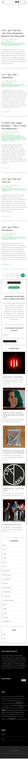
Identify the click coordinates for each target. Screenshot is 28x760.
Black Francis (22, 237)
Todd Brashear (15, 86)
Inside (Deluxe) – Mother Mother (13, 377)
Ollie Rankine (7, 716)
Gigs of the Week (17, 710)
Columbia (11, 707)
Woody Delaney (23, 719)
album (19, 84)
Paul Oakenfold (10, 138)
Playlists (5, 609)
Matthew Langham (15, 714)
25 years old (6, 43)
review (12, 718)
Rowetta (23, 139)
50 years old (17, 700)
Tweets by (5, 335)
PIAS (11, 716)
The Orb (21, 44)
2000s (4, 562)
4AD (2, 696)
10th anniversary (12, 696)
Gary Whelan (9, 137)
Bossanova (4, 238)
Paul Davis (3, 138)
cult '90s (14, 707)
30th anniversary (22, 698)
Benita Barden (23, 705)
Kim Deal (10, 239)
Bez (8, 136)
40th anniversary (11, 700)
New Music (22, 714)
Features (5, 583)
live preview (7, 714)
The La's (8, 190)
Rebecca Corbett (4, 719)
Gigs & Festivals (7, 587)
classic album (4, 44)
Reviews (5, 613)
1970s (4, 549)
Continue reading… (6, 111)
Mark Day (22, 137)
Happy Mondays (16, 137)
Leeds (20, 712)
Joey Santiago (4, 239)
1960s (4, 545)
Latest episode (7, 592)
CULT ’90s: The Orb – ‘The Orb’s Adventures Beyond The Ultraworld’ (13, 33)
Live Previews (6, 596)
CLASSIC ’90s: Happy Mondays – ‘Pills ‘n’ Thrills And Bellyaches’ (13, 126)
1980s (4, 554)
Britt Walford (10, 85)
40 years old (4, 700)
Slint (5, 86)
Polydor (17, 716)
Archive (5, 566)
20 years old (19, 696)
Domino (18, 707)
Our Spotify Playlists (14, 287)
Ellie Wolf (8, 710)
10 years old (5, 696)
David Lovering (17, 238)
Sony (16, 719)
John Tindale (14, 712)
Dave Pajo (22, 85)
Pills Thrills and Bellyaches (15, 139)
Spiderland (9, 86)
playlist (14, 716)
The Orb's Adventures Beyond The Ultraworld (13, 44)
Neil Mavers (20, 189)
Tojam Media (16, 750)
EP (11, 710)
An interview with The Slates (12, 524)
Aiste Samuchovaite (11, 703)
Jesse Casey (8, 712)
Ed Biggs (7, 39)
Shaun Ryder (4, 140)
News (4, 604)
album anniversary (14, 188)
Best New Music (7, 575)
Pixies (14, 239)
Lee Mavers (14, 189)
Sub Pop (18, 719)
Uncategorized (6, 621)
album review (8, 705)
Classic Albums (9, 41)
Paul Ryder (16, 138)
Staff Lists (5, 617)
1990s (4, 41)
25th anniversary (14, 43)
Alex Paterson (21, 43)
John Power (8, 189)
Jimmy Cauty (15, 44)
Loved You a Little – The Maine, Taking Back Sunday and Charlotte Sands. (13, 415)
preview (21, 716)
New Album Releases (8, 600)
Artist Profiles (6, 570)
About (4, 634)
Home (4, 638)
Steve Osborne (11, 140)
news (2, 716)
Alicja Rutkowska (16, 705)
